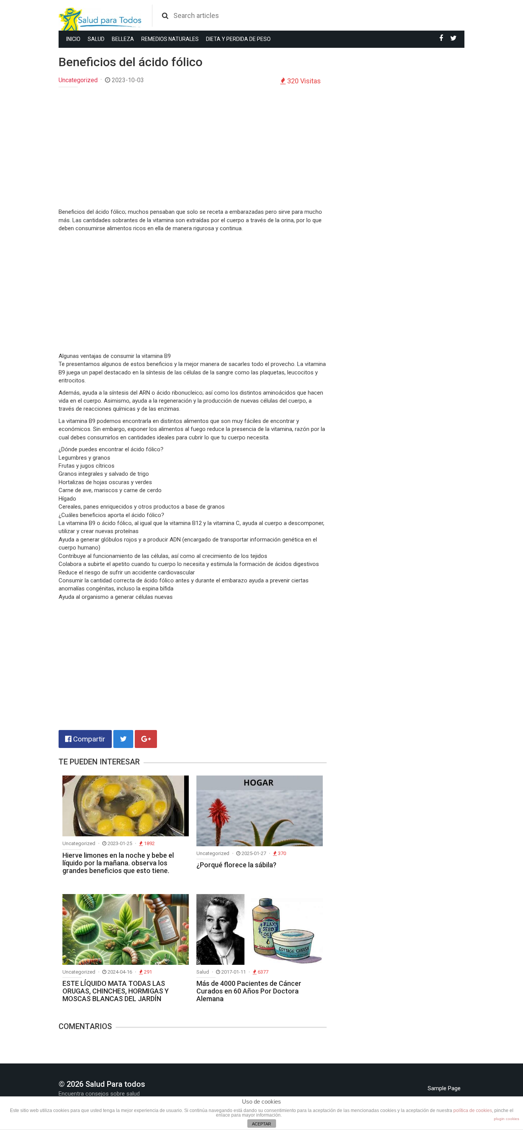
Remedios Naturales (170, 39)
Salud (96, 39)
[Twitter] (453, 38)
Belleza (123, 39)
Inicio (73, 39)
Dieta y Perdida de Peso (238, 39)
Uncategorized (78, 80)
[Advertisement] (192, 148)
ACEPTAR (261, 1124)
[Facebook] (441, 38)
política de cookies (472, 1110)
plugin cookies (506, 1119)
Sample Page (444, 1088)
